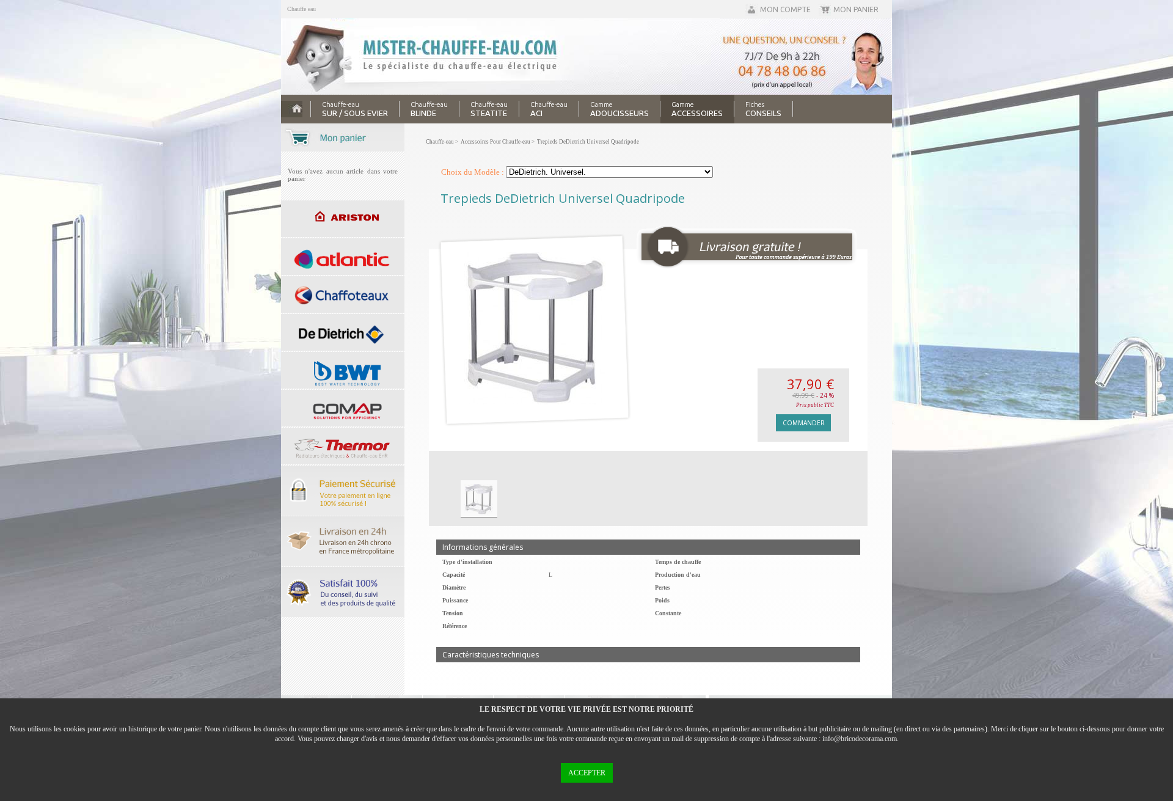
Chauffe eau (301, 8)
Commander (804, 423)
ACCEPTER (586, 773)
